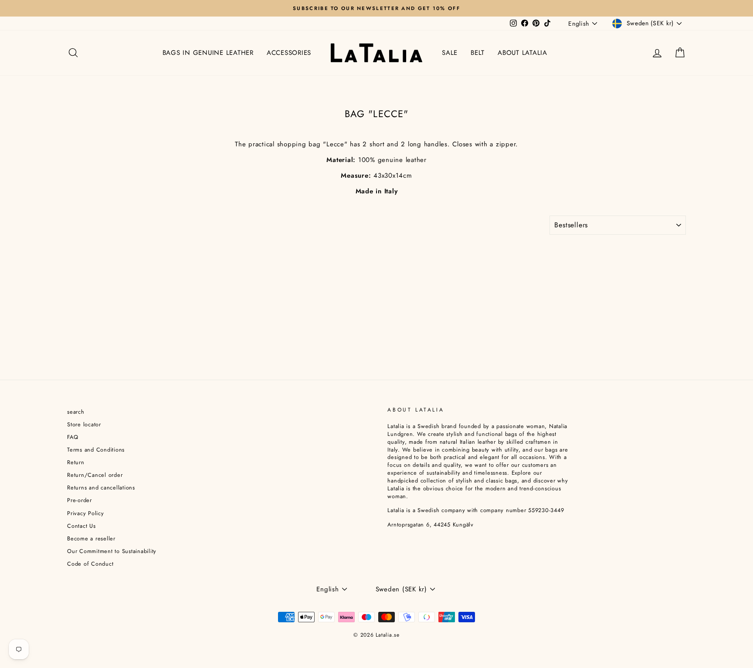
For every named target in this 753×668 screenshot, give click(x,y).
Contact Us (81, 526)
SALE (450, 52)
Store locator (84, 424)
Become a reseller (91, 538)
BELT (478, 52)
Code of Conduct (90, 564)
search (76, 412)
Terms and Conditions (96, 449)
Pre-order (79, 500)
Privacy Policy (85, 513)
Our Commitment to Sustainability (111, 551)
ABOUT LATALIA (522, 52)
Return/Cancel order (94, 475)
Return (76, 462)
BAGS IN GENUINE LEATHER (208, 52)
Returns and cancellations (101, 487)
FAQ (72, 437)
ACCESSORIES (289, 52)
